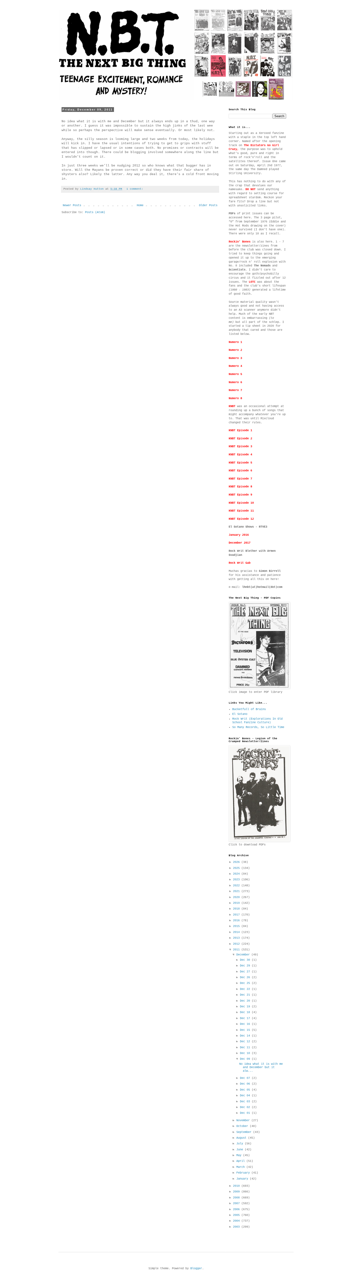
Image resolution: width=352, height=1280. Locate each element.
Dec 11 (246, 1047)
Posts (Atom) (95, 212)
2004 (237, 1221)
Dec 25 (246, 983)
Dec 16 (246, 1024)
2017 (237, 914)
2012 (237, 944)
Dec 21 (246, 995)
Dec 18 (246, 1012)
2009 (237, 1191)
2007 (237, 1203)
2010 (237, 1186)
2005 (237, 1215)
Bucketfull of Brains (249, 709)
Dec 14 (246, 1035)
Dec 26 (246, 977)
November (243, 1120)
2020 (237, 897)
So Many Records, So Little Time (258, 727)
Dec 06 (246, 1084)
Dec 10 (246, 1053)
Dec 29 (246, 965)
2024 (237, 874)
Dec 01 (246, 1113)
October (243, 1126)
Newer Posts (72, 205)
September (244, 1132)
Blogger (196, 1268)
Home (140, 205)
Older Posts (208, 205)
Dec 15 (246, 1030)
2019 (237, 903)
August (242, 1138)
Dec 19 (246, 1006)
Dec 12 (246, 1041)
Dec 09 (246, 1059)
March (241, 1167)
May (239, 1155)
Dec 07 (246, 1078)
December (243, 954)
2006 (237, 1209)
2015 (237, 926)
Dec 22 (246, 989)
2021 (237, 891)
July (240, 1143)
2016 (237, 920)
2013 (237, 938)
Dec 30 (246, 960)
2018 (237, 908)
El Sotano (239, 714)
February (243, 1173)
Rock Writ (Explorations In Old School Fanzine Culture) (257, 720)
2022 (237, 885)
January (243, 1179)
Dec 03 (246, 1101)
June (240, 1149)
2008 (237, 1197)
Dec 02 (246, 1107)
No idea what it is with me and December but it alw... (261, 1067)
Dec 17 (246, 1018)
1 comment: (135, 189)
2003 (237, 1227)
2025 (237, 868)
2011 (237, 949)
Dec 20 (246, 1001)
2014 (237, 932)
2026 (237, 862)
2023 (237, 879)
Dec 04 (246, 1095)
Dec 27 (246, 971)
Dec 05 (246, 1090)
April (241, 1161)
